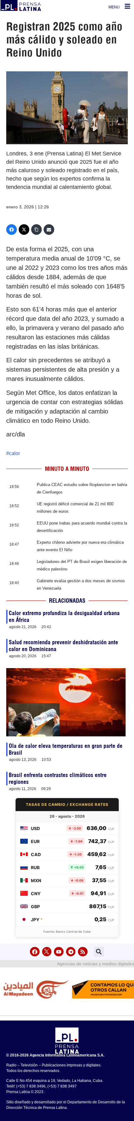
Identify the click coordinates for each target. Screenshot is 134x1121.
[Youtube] (59, 952)
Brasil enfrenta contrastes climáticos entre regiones (58, 778)
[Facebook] (11, 229)
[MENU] (127, 6)
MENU (114, 7)
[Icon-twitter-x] (47, 952)
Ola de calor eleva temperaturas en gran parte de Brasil (65, 749)
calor (14, 453)
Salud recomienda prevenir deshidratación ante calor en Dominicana (63, 646)
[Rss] (83, 952)
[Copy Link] (36, 229)
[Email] (49, 229)
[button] (99, 952)
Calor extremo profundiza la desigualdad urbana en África (64, 616)
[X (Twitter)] (24, 229)
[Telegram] (71, 952)
